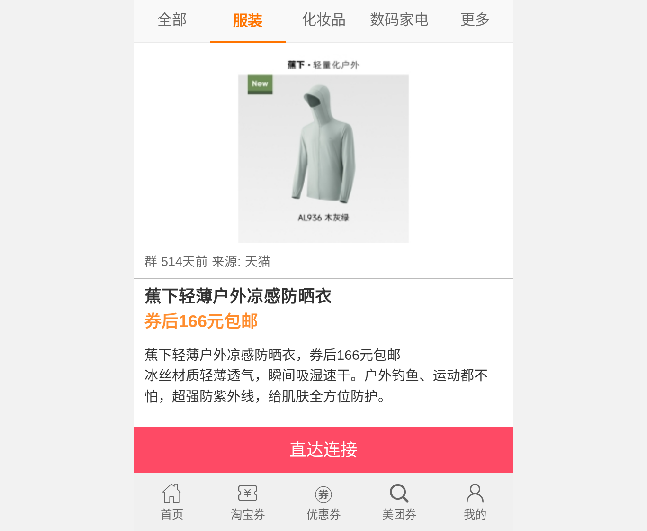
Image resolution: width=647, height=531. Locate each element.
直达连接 (323, 449)
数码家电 (399, 19)
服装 (247, 20)
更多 (475, 19)
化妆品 (324, 19)
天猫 (257, 262)
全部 (172, 19)
